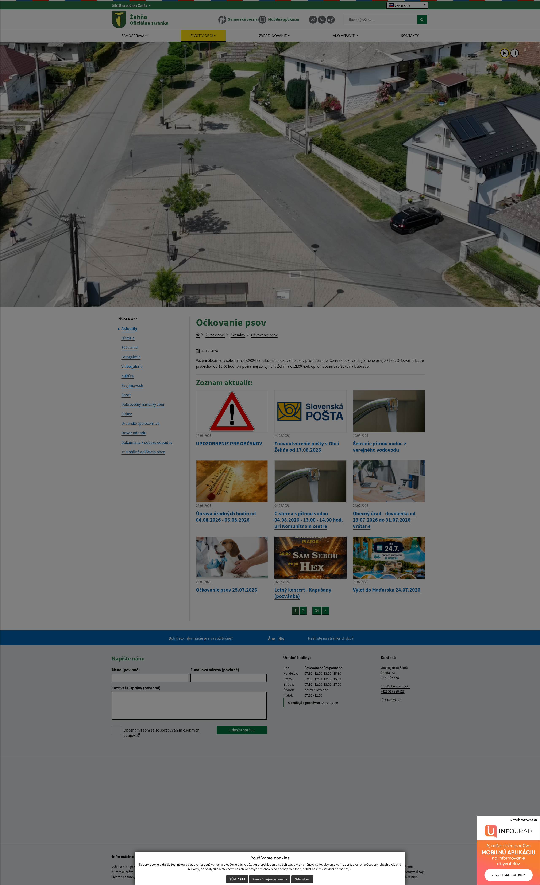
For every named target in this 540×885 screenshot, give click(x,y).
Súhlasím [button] (237, 879)
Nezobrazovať (522, 819)
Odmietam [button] (302, 879)
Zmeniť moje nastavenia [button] (269, 879)
